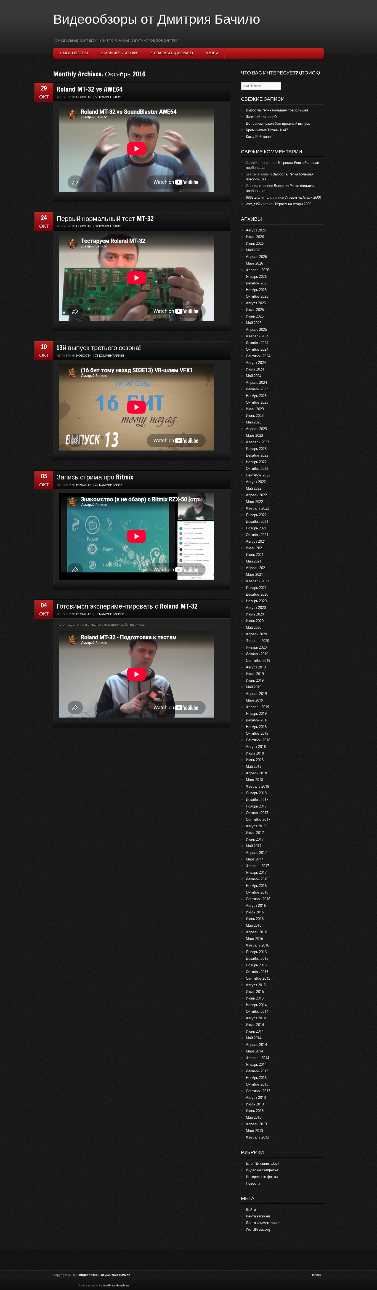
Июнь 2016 (255, 919)
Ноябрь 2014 (256, 1005)
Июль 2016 (255, 912)
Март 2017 (254, 859)
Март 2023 (254, 435)
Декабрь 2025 (257, 283)
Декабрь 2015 (257, 958)
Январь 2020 (256, 647)
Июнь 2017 (255, 839)
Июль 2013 (255, 1104)
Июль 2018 (255, 753)
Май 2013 (253, 1117)
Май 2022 (253, 488)
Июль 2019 (255, 674)
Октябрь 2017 (257, 813)
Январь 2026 (256, 276)
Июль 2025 (255, 310)
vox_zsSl (253, 204)
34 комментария (109, 226)
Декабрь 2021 (257, 521)
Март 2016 (254, 939)
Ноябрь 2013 (256, 1078)
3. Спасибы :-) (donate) (171, 53)
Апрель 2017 (256, 853)
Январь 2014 (256, 1064)
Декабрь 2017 (257, 800)
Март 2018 (254, 780)
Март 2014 (254, 1051)
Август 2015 (256, 985)
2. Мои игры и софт (119, 53)
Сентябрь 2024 (258, 356)
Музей (212, 53)
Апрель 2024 (256, 382)
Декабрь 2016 (257, 879)
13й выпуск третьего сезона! (99, 347)
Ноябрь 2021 (256, 528)
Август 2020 (256, 608)
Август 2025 (256, 303)
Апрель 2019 (256, 694)
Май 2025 (253, 323)
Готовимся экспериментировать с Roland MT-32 (127, 606)
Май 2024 (253, 376)
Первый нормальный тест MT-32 (105, 218)
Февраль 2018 (257, 786)
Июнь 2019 (255, 680)
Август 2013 (256, 1098)
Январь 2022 (256, 515)
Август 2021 (256, 541)
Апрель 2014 (256, 1045)
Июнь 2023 (255, 416)
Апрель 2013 (256, 1124)
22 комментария (109, 485)
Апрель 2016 (256, 932)
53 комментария (109, 97)
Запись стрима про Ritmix (95, 476)
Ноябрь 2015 (256, 965)
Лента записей (258, 1216)
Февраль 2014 (257, 1058)
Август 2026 (256, 230)
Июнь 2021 (255, 555)
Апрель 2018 (256, 773)
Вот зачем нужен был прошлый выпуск (278, 123)
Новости (84, 97)
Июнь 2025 (255, 316)
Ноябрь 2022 (256, 462)
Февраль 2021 (257, 581)
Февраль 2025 (257, 336)
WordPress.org (258, 1229)
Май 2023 (253, 422)
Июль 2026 (255, 237)
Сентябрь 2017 (258, 819)
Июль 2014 (255, 1025)
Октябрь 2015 (257, 972)
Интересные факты (262, 1177)
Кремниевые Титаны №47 (267, 130)
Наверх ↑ (317, 1275)
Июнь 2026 (255, 243)
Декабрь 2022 (257, 455)
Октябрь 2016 (257, 892)
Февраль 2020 (257, 641)
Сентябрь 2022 (258, 475)
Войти (251, 1210)
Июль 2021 (255, 548)
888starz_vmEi (257, 197)
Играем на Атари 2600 (303, 197)
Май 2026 (253, 250)
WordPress (109, 1285)
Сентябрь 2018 (258, 740)
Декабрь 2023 (257, 389)
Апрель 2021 (256, 568)
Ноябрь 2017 (256, 806)
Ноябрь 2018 (256, 727)
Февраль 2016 (257, 945)
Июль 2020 (255, 614)
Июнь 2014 (255, 1031)
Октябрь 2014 (257, 1011)
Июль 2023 (255, 409)
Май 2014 (253, 1038)
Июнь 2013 (255, 1111)
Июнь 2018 (255, 760)
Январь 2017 (256, 872)
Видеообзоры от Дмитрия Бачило (156, 19)
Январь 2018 (256, 793)
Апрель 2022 (256, 495)
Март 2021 (254, 574)
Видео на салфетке (262, 1170)
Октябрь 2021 (257, 535)
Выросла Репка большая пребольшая (277, 110)
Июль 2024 (255, 369)
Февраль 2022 (257, 508)
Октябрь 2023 (257, 402)
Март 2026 (254, 263)
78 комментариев (109, 356)
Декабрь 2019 (257, 654)
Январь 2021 (256, 588)
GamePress (122, 1285)
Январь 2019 (256, 713)
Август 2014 (256, 1018)
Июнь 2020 (255, 621)
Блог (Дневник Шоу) (262, 1163)
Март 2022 (254, 502)
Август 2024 (256, 363)
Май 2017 (253, 846)
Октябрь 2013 (257, 1084)
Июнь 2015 (255, 998)
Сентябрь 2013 (258, 1091)
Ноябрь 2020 (256, 601)
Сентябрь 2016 (258, 899)
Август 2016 (256, 905)
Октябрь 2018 (257, 733)
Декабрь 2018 (257, 720)
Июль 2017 (255, 833)
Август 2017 (256, 826)
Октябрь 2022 (257, 469)
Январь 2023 (256, 449)
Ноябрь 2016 (256, 886)
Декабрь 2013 (257, 1071)
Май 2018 (253, 766)
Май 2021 (253, 561)
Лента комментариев (263, 1223)
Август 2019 (256, 667)
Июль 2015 (255, 992)
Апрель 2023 (256, 429)
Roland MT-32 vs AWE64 (90, 89)
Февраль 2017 (257, 866)
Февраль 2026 (257, 270)
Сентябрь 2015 (258, 978)
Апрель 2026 (256, 257)
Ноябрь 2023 (256, 396)
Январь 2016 (256, 952)
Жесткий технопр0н (262, 117)
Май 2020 (253, 627)
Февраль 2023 (257, 442)
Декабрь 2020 (257, 594)
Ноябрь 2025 (256, 290)
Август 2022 (256, 482)
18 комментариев (109, 614)
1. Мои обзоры (73, 53)
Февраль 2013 (257, 1137)
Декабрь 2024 (257, 343)
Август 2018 (256, 747)
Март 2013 (254, 1131)
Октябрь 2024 (257, 349)
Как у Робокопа (258, 137)
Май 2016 (253, 925)
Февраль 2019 (257, 707)
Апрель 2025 (256, 329)
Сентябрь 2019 (258, 661)
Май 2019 (253, 687)
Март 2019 (254, 700)
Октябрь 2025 (257, 296)
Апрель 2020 (256, 634)
